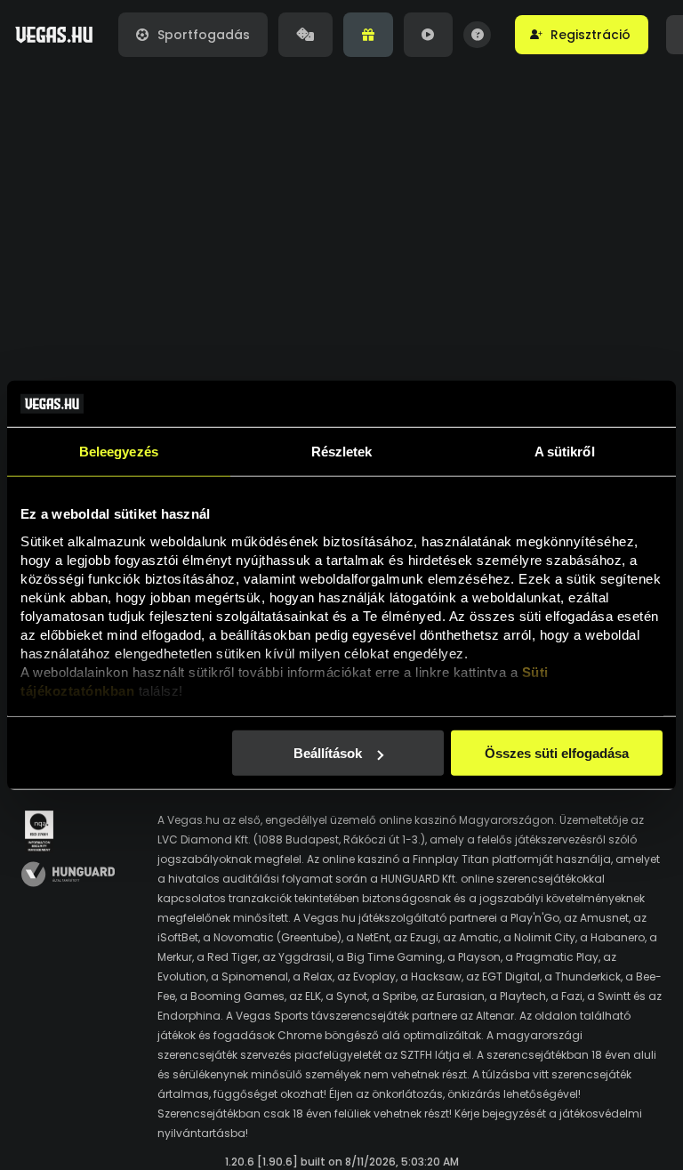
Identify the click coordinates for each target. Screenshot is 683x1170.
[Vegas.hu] (53, 34)
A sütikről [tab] (564, 451)
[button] (581, 34)
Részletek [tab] (342, 451)
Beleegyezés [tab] (118, 451)
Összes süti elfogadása (557, 753)
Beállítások (327, 753)
